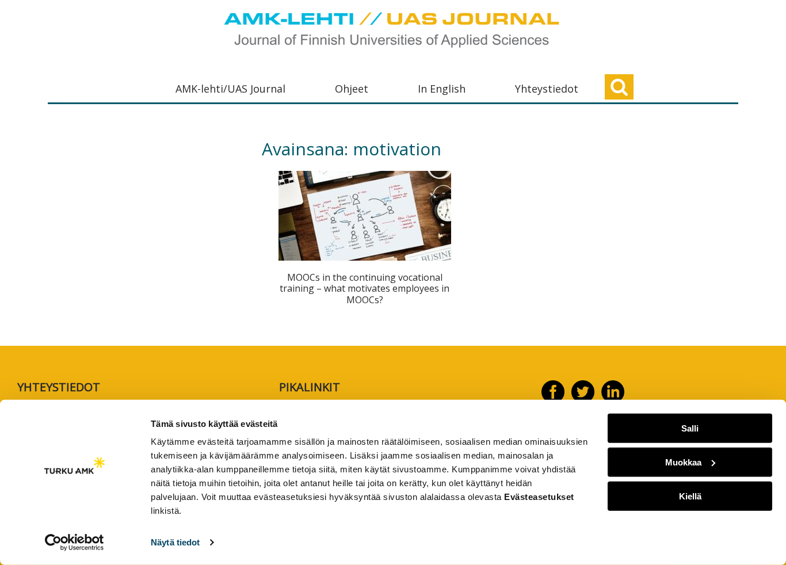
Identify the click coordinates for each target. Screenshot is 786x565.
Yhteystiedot (546, 89)
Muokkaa (683, 462)
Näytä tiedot (175, 542)
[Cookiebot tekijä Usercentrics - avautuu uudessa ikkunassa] (74, 542)
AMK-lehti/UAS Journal (230, 89)
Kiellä (690, 496)
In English (442, 89)
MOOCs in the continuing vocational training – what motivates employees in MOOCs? (364, 288)
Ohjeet (351, 89)
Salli (690, 428)
